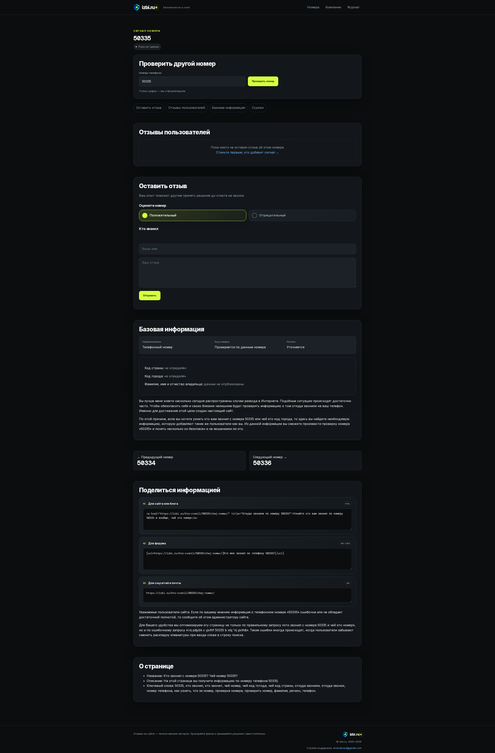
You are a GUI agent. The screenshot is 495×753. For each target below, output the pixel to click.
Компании (333, 7)
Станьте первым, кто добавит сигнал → (247, 152)
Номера (313, 7)
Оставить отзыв (148, 108)
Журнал (353, 7)
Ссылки (258, 108)
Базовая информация (228, 108)
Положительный (163, 215)
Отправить (149, 295)
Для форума (157, 543)
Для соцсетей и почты (164, 583)
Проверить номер (263, 81)
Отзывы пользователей (186, 108)
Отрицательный (272, 215)
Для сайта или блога (163, 503)
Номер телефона (150, 72)
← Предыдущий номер (155, 461)
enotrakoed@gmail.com (347, 748)
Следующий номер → (270, 461)
